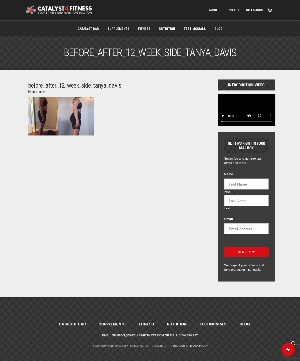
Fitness (144, 29)
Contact (232, 10)
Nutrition (167, 29)
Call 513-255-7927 (184, 335)
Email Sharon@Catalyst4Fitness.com (133, 335)
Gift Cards (254, 10)
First (227, 191)
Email (230, 219)
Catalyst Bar (88, 29)
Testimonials (195, 29)
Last (227, 208)
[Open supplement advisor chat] (288, 349)
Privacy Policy (198, 345)
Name (230, 174)
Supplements (118, 29)
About (214, 10)
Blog (218, 29)
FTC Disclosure (178, 345)
